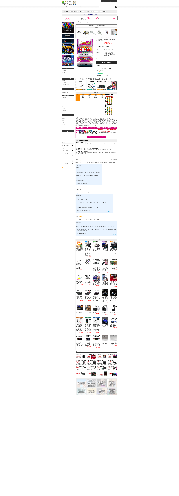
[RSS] (62, 167)
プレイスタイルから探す (65, 92)
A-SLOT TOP (77, 21)
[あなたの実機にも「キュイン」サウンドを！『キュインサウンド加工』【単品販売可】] (113, 262)
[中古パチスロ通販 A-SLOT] (66, 2)
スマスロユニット (76, 11)
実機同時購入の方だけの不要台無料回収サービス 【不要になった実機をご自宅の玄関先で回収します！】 (79, 250)
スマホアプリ (112, 391)
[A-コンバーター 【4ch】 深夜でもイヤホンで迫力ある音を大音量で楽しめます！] (88, 292)
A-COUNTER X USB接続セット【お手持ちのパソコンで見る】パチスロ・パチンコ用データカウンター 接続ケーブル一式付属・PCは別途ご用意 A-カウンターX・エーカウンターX (96, 328)
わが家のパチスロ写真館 (65, 150)
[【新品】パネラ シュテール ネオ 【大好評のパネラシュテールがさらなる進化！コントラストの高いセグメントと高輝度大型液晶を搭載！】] (79, 338)
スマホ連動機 (63, 86)
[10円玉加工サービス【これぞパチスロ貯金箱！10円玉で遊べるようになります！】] (96, 277)
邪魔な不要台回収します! (102, 391)
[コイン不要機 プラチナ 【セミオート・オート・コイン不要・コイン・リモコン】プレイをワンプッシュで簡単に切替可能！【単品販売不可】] (105, 262)
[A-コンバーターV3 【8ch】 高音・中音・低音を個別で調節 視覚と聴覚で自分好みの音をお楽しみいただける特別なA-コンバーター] (105, 292)
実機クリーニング (64, 104)
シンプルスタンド (95, 312)
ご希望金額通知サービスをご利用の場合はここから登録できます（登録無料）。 (96, 137)
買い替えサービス (64, 110)
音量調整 (63, 122)
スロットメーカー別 (78, 22)
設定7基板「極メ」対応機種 (65, 84)
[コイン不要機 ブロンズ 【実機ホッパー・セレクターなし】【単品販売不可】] (79, 262)
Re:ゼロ (107, 11)
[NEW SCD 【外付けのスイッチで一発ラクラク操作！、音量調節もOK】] (79, 292)
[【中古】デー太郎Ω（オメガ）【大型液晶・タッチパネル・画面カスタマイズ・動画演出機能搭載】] (88, 338)
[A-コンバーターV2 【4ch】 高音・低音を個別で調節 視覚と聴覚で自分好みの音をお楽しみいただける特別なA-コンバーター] (113, 292)
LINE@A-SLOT (64, 148)
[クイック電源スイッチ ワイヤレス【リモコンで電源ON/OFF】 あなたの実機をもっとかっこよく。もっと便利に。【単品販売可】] (105, 277)
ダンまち (104, 11)
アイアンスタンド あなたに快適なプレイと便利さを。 (88, 313)
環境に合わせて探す (64, 90)
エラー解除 (63, 124)
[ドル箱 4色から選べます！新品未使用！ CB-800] (79, 277)
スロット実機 (65, 6)
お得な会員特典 (64, 97)
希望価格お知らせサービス (65, 112)
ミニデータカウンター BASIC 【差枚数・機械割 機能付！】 (113, 325)
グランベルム (100, 11)
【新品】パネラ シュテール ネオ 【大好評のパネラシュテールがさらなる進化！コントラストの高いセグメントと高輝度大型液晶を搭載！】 (79, 344)
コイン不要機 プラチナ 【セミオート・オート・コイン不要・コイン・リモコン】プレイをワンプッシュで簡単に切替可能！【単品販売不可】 (105, 268)
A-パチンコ (63, 133)
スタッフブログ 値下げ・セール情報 (66, 153)
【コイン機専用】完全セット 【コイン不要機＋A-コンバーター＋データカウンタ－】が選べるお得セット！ (113, 250)
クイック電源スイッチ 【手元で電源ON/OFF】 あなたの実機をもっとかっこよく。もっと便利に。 (114, 283)
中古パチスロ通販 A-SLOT (65, 3)
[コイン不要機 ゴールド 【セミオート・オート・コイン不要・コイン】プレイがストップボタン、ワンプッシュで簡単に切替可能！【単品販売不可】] (96, 262)
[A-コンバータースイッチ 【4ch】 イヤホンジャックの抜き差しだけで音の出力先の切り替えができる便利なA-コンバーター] (96, 292)
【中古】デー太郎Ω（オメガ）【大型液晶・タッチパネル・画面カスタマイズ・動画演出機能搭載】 (88, 344)
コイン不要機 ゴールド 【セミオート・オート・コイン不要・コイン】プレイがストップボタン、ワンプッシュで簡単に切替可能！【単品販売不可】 (96, 268)
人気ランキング (82, 6)
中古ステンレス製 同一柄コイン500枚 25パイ (88, 282)
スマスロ (71, 11)
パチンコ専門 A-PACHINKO (65, 145)
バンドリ (97, 11)
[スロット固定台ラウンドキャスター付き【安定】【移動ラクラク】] (79, 308)
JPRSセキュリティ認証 (65, 163)
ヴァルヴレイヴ (88, 11)
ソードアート (93, 11)
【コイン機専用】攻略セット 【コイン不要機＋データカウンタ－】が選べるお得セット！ (105, 250)
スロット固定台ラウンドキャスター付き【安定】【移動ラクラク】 (79, 313)
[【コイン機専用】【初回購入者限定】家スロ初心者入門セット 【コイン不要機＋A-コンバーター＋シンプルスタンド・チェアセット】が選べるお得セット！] (88, 244)
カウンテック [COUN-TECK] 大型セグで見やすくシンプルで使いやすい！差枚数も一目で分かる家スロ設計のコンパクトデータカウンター (105, 327)
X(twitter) (63, 155)
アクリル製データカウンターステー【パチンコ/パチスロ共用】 (105, 343)
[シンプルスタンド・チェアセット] (105, 308)
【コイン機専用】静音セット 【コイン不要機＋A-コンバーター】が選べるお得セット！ (96, 250)
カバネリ (80, 11)
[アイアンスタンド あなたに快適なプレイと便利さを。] (88, 308)
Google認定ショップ (64, 160)
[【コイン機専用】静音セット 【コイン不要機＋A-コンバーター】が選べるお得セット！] (96, 244)
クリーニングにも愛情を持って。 (91, 383)
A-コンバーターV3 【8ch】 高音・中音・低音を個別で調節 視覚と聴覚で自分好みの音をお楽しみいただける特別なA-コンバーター (105, 299)
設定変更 (63, 120)
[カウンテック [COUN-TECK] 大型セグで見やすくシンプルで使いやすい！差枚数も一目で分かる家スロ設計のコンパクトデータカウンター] (105, 320)
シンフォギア (84, 11)
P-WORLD (63, 138)
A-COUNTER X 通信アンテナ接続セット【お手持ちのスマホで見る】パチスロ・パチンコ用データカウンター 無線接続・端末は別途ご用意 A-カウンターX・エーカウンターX (79, 328)
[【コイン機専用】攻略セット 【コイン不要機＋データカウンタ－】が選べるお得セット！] (105, 244)
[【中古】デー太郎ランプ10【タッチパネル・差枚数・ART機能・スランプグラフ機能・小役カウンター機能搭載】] (96, 338)
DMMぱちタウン (64, 142)
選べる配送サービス (112, 383)
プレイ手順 (63, 118)
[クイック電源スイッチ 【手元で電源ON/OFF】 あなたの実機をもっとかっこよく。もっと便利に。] (113, 277)
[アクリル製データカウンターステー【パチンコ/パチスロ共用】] (105, 338)
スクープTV (63, 140)
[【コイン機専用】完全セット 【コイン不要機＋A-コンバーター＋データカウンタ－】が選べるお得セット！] (113, 244)
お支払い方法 (91, 391)
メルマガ (63, 158)
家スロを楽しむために (81, 391)
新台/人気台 (73, 6)
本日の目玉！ (63, 80)
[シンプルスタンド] (96, 308)
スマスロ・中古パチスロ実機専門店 (67, 4)
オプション (90, 6)
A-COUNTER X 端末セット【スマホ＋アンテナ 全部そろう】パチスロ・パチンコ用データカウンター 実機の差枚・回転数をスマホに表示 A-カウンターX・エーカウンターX (88, 328)
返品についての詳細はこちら (100, 70)
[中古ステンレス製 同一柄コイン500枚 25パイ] (88, 277)
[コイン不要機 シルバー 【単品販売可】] (88, 262)
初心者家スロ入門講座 (101, 383)
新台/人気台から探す (64, 72)
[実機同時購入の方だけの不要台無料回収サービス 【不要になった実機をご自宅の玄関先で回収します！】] (79, 244)
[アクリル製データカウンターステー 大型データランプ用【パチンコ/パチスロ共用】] (113, 338)
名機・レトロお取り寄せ (65, 82)
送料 (62, 106)
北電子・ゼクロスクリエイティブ (85, 22)
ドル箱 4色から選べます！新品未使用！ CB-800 (79, 282)
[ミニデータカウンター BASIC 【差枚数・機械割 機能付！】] (113, 320)
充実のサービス (81, 383)
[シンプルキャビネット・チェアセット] (113, 308)
